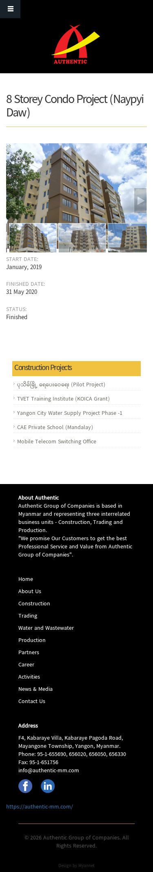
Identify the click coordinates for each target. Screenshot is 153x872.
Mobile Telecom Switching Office (56, 442)
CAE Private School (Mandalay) (55, 428)
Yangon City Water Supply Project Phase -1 (69, 413)
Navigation (10, 9)
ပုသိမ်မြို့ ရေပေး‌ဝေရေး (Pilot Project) (61, 385)
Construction (34, 604)
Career (26, 665)
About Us (29, 592)
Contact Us (31, 702)
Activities (29, 677)
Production (32, 641)
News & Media (35, 690)
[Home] (75, 44)
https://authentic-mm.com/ (39, 807)
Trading (27, 616)
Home (25, 580)
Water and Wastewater (46, 628)
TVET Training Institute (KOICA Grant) (63, 399)
